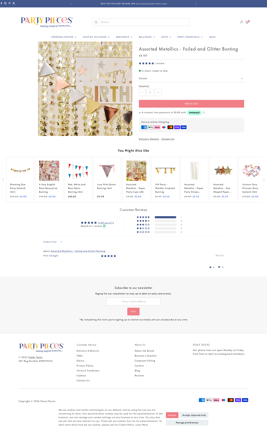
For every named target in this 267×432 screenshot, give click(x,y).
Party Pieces (47, 401)
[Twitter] (14, 3)
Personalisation (62, 37)
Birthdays (123, 37)
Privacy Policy (85, 365)
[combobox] (144, 22)
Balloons (145, 37)
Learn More (142, 424)
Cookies (81, 375)
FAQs (80, 355)
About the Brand (144, 350)
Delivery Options (149, 139)
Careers (139, 365)
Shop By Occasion (95, 37)
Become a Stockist (146, 355)
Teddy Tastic (35, 357)
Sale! (212, 37)
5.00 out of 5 (106, 222)
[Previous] (70, 3)
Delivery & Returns (88, 350)
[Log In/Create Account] (241, 22)
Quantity (144, 86)
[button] (147, 63)
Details (143, 78)
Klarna (80, 360)
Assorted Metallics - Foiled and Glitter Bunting (78, 251)
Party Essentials (189, 37)
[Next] (196, 3)
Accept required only (194, 415)
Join (133, 311)
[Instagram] (5, 3)
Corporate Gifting (145, 360)
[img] (108, 256)
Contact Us (167, 139)
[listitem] (20, 179)
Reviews (139, 375)
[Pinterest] (9, 3)
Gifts (164, 37)
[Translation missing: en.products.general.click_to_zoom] (127, 46)
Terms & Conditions (88, 370)
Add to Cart (191, 103)
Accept (172, 415)
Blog (137, 370)
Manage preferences (187, 422)
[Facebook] (1, 3)
